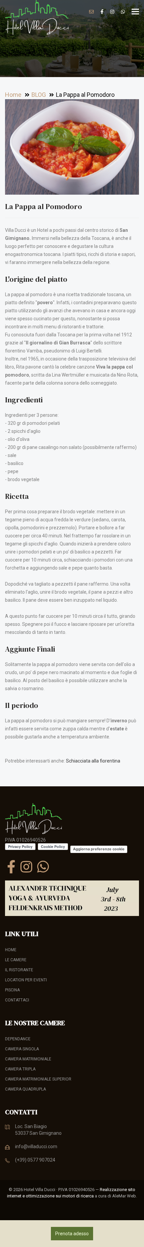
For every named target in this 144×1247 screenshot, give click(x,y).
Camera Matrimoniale (28, 1059)
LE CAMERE (15, 960)
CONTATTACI (17, 1000)
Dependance (17, 1039)
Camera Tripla (20, 1069)
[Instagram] (26, 866)
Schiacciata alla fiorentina (93, 761)
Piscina (12, 990)
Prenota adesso (72, 1233)
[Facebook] (11, 866)
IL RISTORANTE (19, 970)
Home (10, 949)
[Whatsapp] (43, 866)
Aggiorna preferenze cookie (99, 849)
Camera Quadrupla (25, 1089)
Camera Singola (22, 1049)
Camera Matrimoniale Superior (38, 1079)
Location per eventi (26, 980)
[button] (133, 105)
